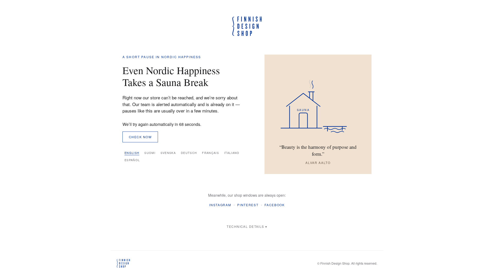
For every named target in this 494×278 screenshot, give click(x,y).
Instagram (220, 205)
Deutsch (189, 153)
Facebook (274, 205)
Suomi (149, 153)
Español (132, 160)
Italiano (232, 153)
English (132, 153)
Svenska (168, 153)
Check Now (140, 137)
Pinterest (247, 205)
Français (210, 153)
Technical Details (245, 226)
